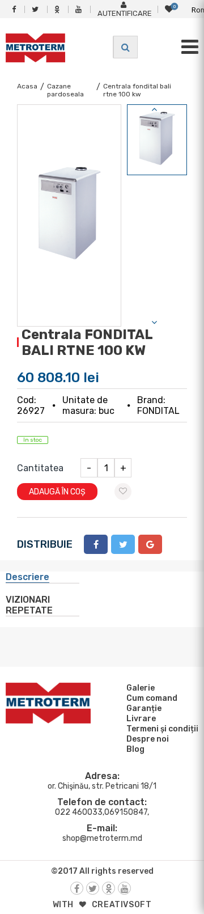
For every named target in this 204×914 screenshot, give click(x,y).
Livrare (141, 718)
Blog (135, 749)
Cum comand (151, 698)
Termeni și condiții (162, 729)
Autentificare (124, 13)
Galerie (140, 688)
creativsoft (122, 904)
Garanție (144, 708)
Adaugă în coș (57, 492)
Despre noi (147, 739)
